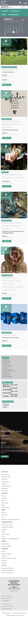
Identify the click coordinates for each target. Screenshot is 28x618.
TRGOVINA (4, 548)
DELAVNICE (5, 11)
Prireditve (3, 496)
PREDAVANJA (7, 362)
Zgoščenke (4, 560)
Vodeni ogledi (4, 502)
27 (13, 32)
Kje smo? (3, 512)
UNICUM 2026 (9, 335)
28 (16, 32)
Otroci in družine (5, 534)
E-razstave (4, 483)
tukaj (5, 452)
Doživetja (3, 529)
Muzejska (6, 372)
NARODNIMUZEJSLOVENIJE (4, 3)
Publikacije (4, 556)
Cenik (2, 517)
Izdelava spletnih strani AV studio (14, 615)
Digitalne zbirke (5, 544)
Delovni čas (4, 515)
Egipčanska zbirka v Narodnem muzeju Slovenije (11, 226)
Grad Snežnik (7, 376)
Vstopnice (4, 563)
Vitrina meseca (5, 481)
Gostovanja (4, 479)
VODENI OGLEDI (15, 11)
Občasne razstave (6, 477)
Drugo (3, 505)
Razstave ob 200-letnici (7, 568)
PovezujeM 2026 (10, 69)
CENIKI (5, 407)
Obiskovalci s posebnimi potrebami (10, 519)
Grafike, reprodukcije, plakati (8, 558)
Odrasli (3, 531)
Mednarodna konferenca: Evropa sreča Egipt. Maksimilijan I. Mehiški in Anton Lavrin (13, 283)
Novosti (3, 551)
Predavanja (4, 498)
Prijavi (5, 456)
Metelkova (6, 374)
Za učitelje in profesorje (7, 527)
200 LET (3, 565)
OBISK (3, 510)
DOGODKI (4, 493)
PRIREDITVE (6, 360)
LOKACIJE (6, 405)
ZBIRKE (3, 541)
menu (23, 3)
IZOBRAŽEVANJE (6, 522)
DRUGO (4, 14)
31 (5, 34)
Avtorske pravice (6, 613)
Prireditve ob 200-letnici (7, 572)
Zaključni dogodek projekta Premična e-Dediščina (12, 124)
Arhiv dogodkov (13, 14)
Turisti (3, 536)
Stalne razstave (5, 474)
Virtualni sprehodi (5, 486)
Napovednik (4, 488)
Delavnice (4, 500)
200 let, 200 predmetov (7, 570)
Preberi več (7, 84)
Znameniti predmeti (6, 546)
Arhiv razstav (4, 490)
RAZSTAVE (6, 404)
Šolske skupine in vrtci (7, 524)
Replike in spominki (6, 553)
